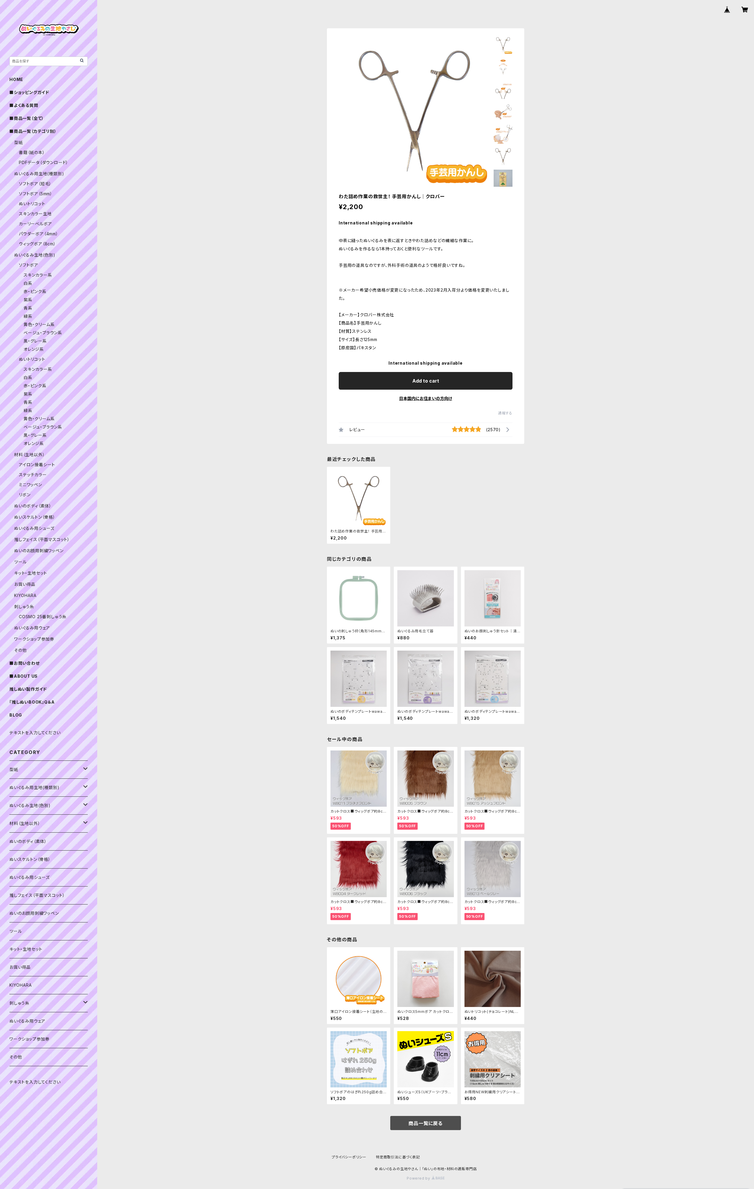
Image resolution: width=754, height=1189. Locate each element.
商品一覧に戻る (426, 1123)
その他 (20, 650)
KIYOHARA (25, 595)
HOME (16, 79)
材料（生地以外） (29, 454)
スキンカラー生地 (35, 213)
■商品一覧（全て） (26, 118)
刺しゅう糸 (24, 606)
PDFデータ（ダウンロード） (43, 162)
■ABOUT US (23, 676)
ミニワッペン (30, 484)
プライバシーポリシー (349, 1157)
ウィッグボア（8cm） (37, 243)
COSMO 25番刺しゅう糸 (43, 616)
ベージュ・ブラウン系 (43, 332)
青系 (28, 307)
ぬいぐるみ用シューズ (34, 528)
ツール (20, 561)
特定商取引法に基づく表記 (398, 1157)
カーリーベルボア (35, 223)
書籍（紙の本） (32, 152)
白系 (28, 283)
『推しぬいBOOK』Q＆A (31, 702)
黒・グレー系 (35, 340)
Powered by (419, 1178)
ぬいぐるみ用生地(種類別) (39, 173)
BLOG (15, 714)
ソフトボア (28, 264)
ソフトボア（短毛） (35, 183)
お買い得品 (24, 584)
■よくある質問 (23, 105)
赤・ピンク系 (35, 291)
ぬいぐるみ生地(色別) (34, 254)
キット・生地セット (30, 573)
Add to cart (425, 381)
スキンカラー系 (38, 274)
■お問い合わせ (24, 663)
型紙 (18, 142)
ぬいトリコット (32, 203)
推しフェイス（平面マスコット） (42, 539)
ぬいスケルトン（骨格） (34, 517)
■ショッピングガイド (29, 92)
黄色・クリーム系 (39, 324)
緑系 (28, 316)
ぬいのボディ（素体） (33, 505)
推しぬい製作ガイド (28, 689)
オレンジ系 (34, 349)
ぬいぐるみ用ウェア (32, 627)
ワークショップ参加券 (34, 638)
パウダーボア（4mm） (38, 233)
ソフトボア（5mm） (35, 193)
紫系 (28, 299)
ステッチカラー (33, 474)
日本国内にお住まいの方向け (425, 398)
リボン (24, 494)
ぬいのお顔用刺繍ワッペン (39, 550)
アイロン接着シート (37, 464)
